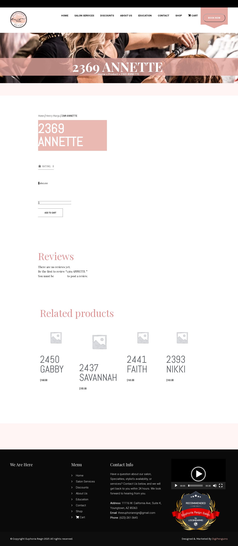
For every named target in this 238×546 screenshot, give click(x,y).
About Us (126, 15)
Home (64, 15)
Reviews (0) (45, 249)
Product (113, 74)
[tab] (119, 249)
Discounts (107, 15)
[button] (46, 167)
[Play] (176, 485)
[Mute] (215, 485)
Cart (194, 15)
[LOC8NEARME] (195, 519)
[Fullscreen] (221, 485)
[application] (198, 474)
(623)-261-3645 (128, 517)
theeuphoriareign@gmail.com (136, 512)
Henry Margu (53, 115)
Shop (178, 15)
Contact (163, 15)
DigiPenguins (220, 538)
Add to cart (50, 212)
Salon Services (84, 15)
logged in (61, 276)
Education (145, 15)
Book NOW (214, 18)
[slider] (195, 486)
